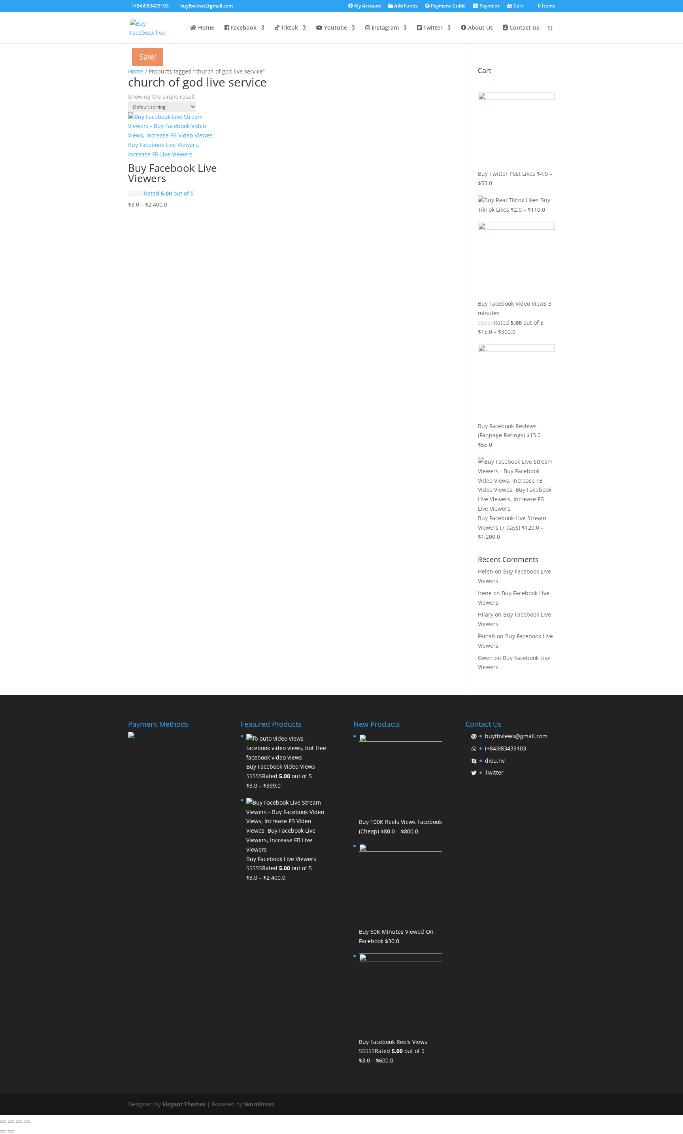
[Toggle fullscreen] (19, 1122)
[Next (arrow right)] (11, 1131)
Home (205, 28)
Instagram (384, 28)
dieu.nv (495, 760)
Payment (489, 6)
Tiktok (288, 28)
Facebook (243, 28)
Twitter (432, 28)
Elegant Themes (184, 1104)
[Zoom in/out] (27, 1122)
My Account (367, 6)
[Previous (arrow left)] (3, 1131)
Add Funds (405, 6)
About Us (479, 28)
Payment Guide (448, 6)
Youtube (335, 28)
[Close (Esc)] (3, 1122)
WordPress (259, 1104)
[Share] (11, 1122)
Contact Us (523, 28)
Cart (517, 6)
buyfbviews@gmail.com (516, 736)
